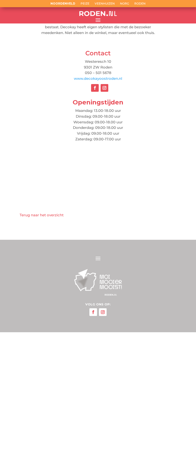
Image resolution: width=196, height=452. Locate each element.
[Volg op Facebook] (95, 88)
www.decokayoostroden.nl (98, 78)
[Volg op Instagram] (104, 88)
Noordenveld (62, 3)
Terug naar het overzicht (42, 215)
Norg (124, 3)
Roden (140, 3)
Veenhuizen (105, 3)
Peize (85, 3)
